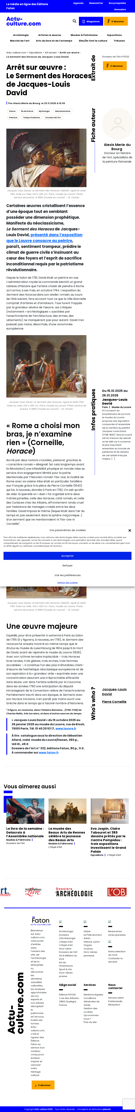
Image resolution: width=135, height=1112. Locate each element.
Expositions (114, 35)
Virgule (88, 945)
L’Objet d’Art (66, 941)
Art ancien (51, 52)
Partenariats (115, 1001)
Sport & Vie (65, 969)
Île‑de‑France (27, 111)
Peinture (13, 117)
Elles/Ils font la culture (93, 40)
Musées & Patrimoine (84, 35)
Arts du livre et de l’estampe (54, 40)
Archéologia (66, 931)
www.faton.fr (49, 753)
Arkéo (87, 938)
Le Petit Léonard (93, 935)
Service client (116, 997)
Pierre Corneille (114, 701)
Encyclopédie (117, 3)
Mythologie (44, 111)
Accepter (67, 556)
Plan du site (90, 1022)
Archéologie (21, 35)
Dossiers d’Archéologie (67, 936)
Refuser (68, 565)
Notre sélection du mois (117, 953)
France (12, 111)
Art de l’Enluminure (66, 964)
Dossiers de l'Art (53, 117)
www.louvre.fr (66, 728)
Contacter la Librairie (115, 960)
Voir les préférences (67, 575)
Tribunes (119, 40)
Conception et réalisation (94, 1109)
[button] (129, 530)
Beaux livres (115, 931)
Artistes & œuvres (49, 35)
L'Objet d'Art (55, 847)
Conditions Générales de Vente (91, 1001)
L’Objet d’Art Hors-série (66, 946)
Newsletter (96, 3)
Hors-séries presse (66, 974)
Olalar (87, 931)
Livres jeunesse (117, 935)
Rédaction (114, 1004)
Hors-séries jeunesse (90, 953)
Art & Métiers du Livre (68, 957)
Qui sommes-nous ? (91, 1017)
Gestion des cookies (67, 582)
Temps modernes (31, 117)
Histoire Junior (92, 941)
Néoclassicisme (62, 111)
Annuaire (120, 9)
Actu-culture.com (16, 52)
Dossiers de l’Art (68, 952)
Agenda (78, 3)
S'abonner (117, 21)
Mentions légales (93, 994)
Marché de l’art (20, 40)
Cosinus (88, 948)
